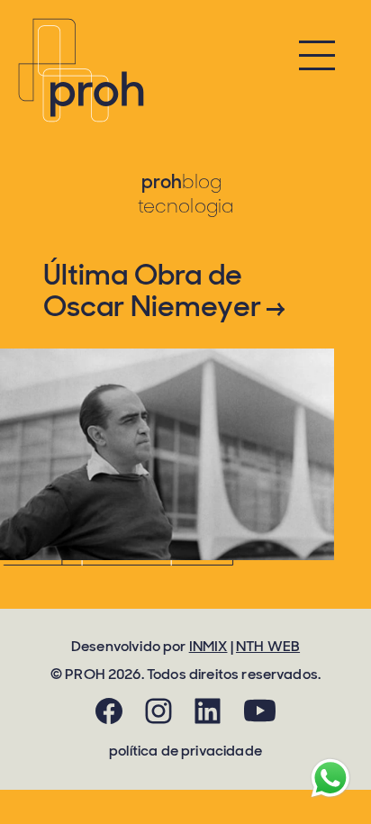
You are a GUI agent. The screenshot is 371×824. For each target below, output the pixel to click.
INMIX (208, 646)
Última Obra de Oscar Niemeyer (155, 290)
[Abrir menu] (317, 59)
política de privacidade (185, 750)
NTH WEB (268, 646)
